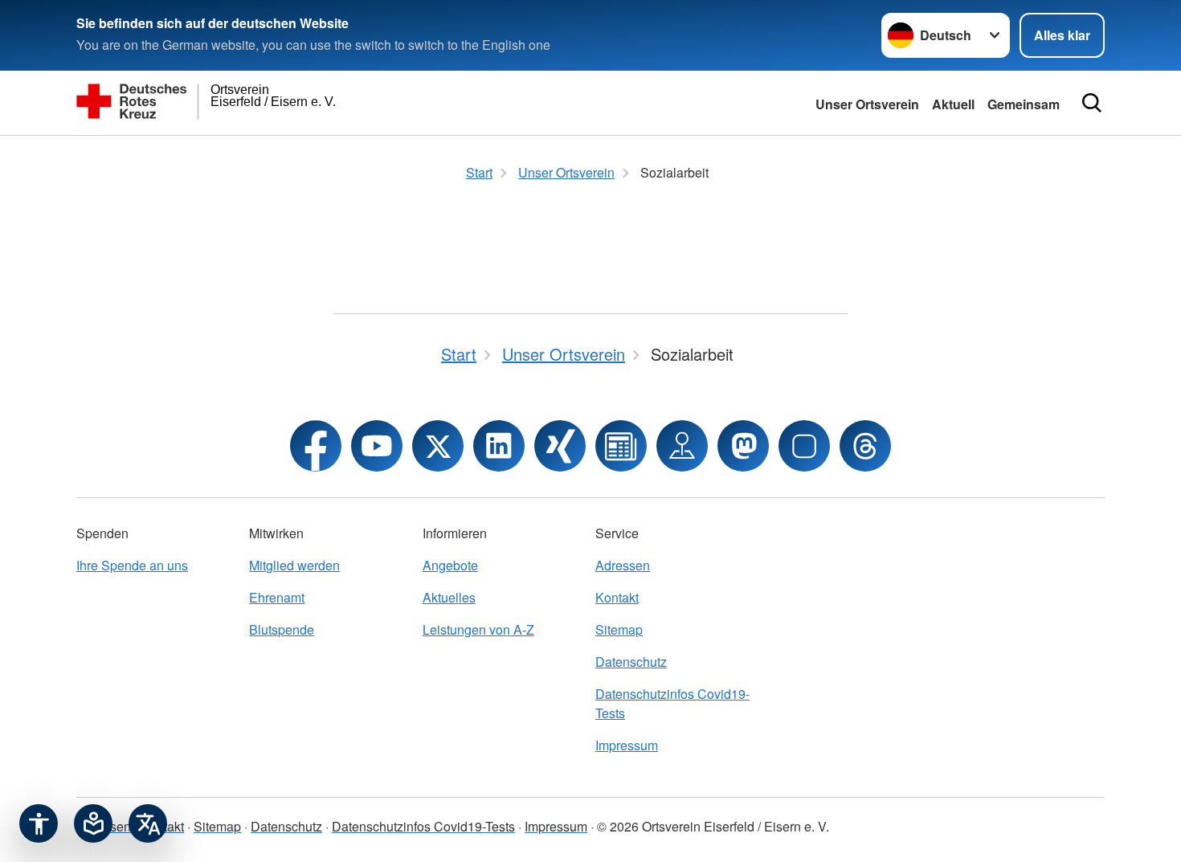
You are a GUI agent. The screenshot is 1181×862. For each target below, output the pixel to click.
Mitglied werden (294, 565)
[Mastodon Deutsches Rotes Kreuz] (743, 446)
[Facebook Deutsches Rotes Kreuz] (315, 446)
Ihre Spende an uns (132, 565)
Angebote (450, 565)
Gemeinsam (1023, 104)
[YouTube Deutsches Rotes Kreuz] (377, 446)
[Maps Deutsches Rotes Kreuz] (682, 446)
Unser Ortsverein (867, 104)
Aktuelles (449, 597)
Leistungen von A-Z (478, 629)
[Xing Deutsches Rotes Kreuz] (560, 446)
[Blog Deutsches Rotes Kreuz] (621, 446)
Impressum (626, 745)
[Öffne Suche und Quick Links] (1092, 103)
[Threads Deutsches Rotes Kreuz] (865, 446)
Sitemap (619, 629)
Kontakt (617, 597)
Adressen (622, 565)
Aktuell (953, 104)
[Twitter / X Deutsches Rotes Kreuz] (438, 446)
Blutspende (281, 629)
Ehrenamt (276, 597)
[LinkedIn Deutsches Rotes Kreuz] (499, 446)
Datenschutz (631, 661)
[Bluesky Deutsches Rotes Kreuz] (804, 446)
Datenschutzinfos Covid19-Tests (672, 703)
